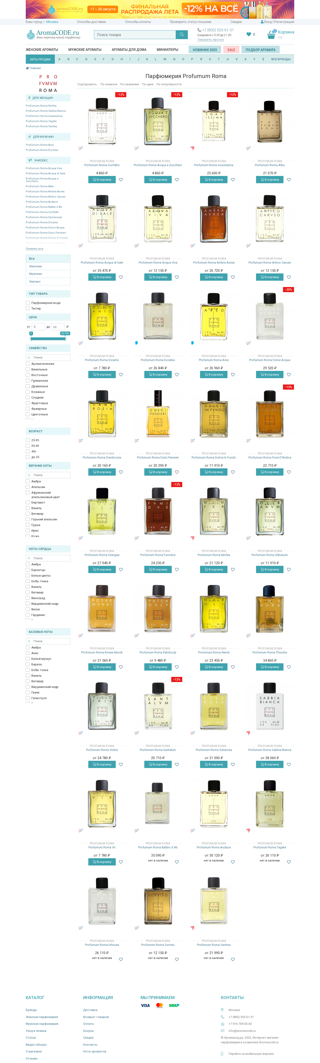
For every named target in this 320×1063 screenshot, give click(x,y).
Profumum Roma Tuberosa (214, 750)
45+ (33, 451)
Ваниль (36, 508)
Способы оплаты (138, 22)
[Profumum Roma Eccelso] (158, 316)
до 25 (35, 457)
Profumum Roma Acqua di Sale (45, 173)
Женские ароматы (42, 50)
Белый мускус (41, 658)
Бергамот (38, 502)
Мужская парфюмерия (42, 1024)
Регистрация (284, 22)
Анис (34, 653)
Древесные (39, 386)
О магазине (34, 1051)
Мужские (35, 274)
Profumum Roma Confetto (42, 212)
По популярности (169, 84)
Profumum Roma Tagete (41, 121)
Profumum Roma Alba (40, 186)
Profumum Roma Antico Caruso (46, 196)
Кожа (35, 536)
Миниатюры (167, 50)
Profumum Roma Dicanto (42, 222)
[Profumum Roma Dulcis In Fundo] (214, 414)
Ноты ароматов (94, 1051)
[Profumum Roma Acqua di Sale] (102, 219)
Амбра (36, 481)
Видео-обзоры (36, 1044)
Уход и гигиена (36, 1031)
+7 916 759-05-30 (240, 1024)
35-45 (35, 446)
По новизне (108, 84)
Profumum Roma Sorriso (158, 945)
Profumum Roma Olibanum (270, 555)
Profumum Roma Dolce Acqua (45, 227)
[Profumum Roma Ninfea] (214, 511)
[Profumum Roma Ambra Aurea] (214, 219)
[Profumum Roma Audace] (214, 804)
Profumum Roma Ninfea (41, 105)
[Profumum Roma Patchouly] (158, 609)
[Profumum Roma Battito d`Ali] (158, 803)
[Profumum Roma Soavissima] (214, 121)
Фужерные (39, 408)
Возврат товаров (96, 1017)
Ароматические (42, 364)
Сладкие (37, 397)
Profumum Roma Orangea (102, 555)
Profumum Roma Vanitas (41, 126)
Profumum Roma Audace (42, 201)
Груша (35, 525)
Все (32, 258)
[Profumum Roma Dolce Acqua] (270, 316)
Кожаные (38, 392)
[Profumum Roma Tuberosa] (214, 706)
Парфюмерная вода (45, 303)
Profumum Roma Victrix (102, 750)
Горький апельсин (44, 519)
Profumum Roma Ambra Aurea (45, 191)
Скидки (236, 22)
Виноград (38, 598)
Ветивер (37, 513)
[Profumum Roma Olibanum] (270, 511)
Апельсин (38, 487)
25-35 (35, 440)
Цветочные (39, 414)
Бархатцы (38, 570)
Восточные (39, 375)
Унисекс (35, 281)
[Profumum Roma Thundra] (270, 609)
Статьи (31, 1037)
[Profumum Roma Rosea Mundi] (102, 609)
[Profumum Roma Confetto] (102, 121)
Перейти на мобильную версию (251, 1054)
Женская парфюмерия (42, 1017)
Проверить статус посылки (190, 22)
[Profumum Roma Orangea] (102, 511)
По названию (129, 84)
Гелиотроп (39, 698)
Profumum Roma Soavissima (44, 116)
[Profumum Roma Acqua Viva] (158, 219)
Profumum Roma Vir (102, 847)
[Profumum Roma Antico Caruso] (270, 219)
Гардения (38, 615)
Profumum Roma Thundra (270, 652)
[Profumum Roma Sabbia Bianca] (270, 706)
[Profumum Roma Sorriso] (158, 901)
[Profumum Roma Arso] (214, 316)
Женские (35, 266)
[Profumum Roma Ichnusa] (102, 901)
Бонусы (88, 1031)
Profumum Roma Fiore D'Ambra (270, 457)
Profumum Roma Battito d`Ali (44, 207)
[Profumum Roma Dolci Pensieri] (158, 414)
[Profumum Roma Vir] (102, 804)
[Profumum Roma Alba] (270, 121)
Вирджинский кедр (45, 603)
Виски (35, 609)
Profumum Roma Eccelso (42, 150)
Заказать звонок (210, 39)
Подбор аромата (260, 50)
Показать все (34, 248)
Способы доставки (91, 22)
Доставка (90, 1010)
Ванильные (39, 369)
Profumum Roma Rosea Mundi (102, 652)
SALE (231, 50)
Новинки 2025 (205, 50)
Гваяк (35, 692)
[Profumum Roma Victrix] (102, 706)
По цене (147, 84)
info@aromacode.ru (242, 1031)
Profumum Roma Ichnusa (102, 945)
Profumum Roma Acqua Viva (44, 168)
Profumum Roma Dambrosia (44, 217)
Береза (36, 664)
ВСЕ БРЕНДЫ (281, 59)
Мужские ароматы (84, 50)
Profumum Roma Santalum (158, 750)
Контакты (90, 1044)
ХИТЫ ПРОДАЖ (40, 59)
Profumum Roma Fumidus (157, 555)
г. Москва (51, 22)
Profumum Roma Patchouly (158, 652)
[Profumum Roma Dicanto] (102, 316)
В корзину (103, 179)
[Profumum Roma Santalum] (158, 706)
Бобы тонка (39, 581)
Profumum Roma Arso (40, 144)
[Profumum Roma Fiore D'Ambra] (270, 414)
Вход (268, 22)
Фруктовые (39, 403)
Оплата (88, 1024)
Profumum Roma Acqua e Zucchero (42, 180)
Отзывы (32, 1058)
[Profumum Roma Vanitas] (214, 901)
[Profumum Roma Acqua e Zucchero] (158, 121)
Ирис (35, 530)
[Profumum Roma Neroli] (214, 609)
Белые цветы (41, 575)
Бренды (31, 1010)
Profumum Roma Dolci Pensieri (46, 232)
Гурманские (39, 380)
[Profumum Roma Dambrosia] (102, 414)
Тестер (36, 308)
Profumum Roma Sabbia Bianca (46, 110)
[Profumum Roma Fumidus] (158, 511)
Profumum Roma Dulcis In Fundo (214, 457)
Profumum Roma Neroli (214, 652)
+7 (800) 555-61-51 (218, 30)
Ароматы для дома (129, 50)
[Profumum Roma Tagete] (270, 804)
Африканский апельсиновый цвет (45, 495)
